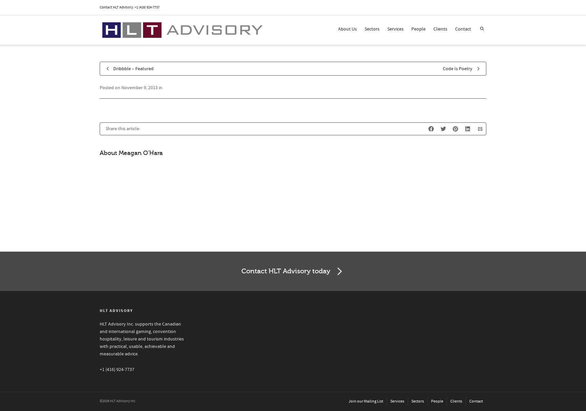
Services (395, 29)
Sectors (372, 29)
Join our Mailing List (366, 401)
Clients (440, 29)
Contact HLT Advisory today (285, 271)
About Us (347, 29)
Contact (463, 29)
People (418, 29)
